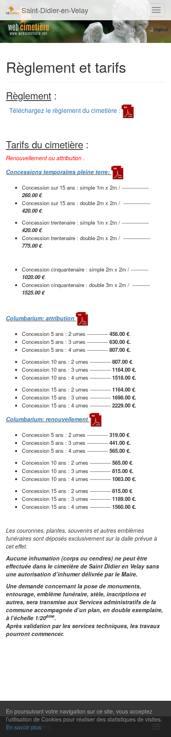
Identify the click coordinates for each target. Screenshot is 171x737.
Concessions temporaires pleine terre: (58, 172)
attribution (60, 318)
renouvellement (67, 419)
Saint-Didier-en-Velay (53, 10)
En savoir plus (23, 727)
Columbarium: (26, 318)
